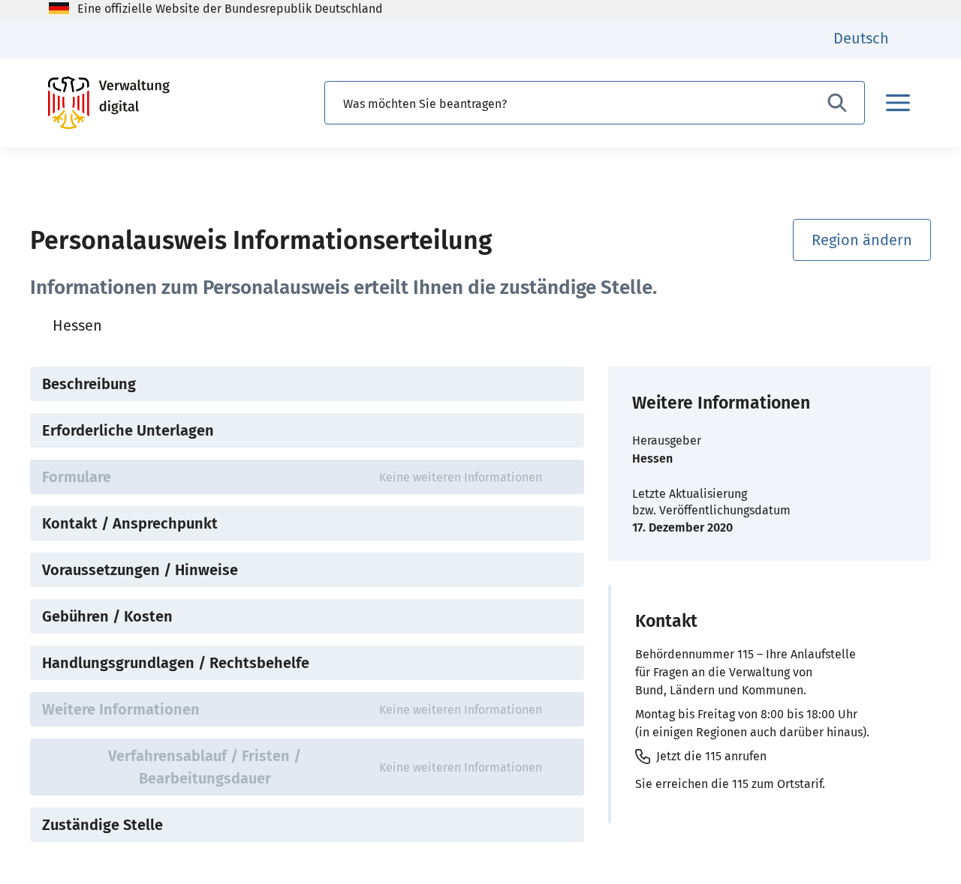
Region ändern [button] (862, 240)
